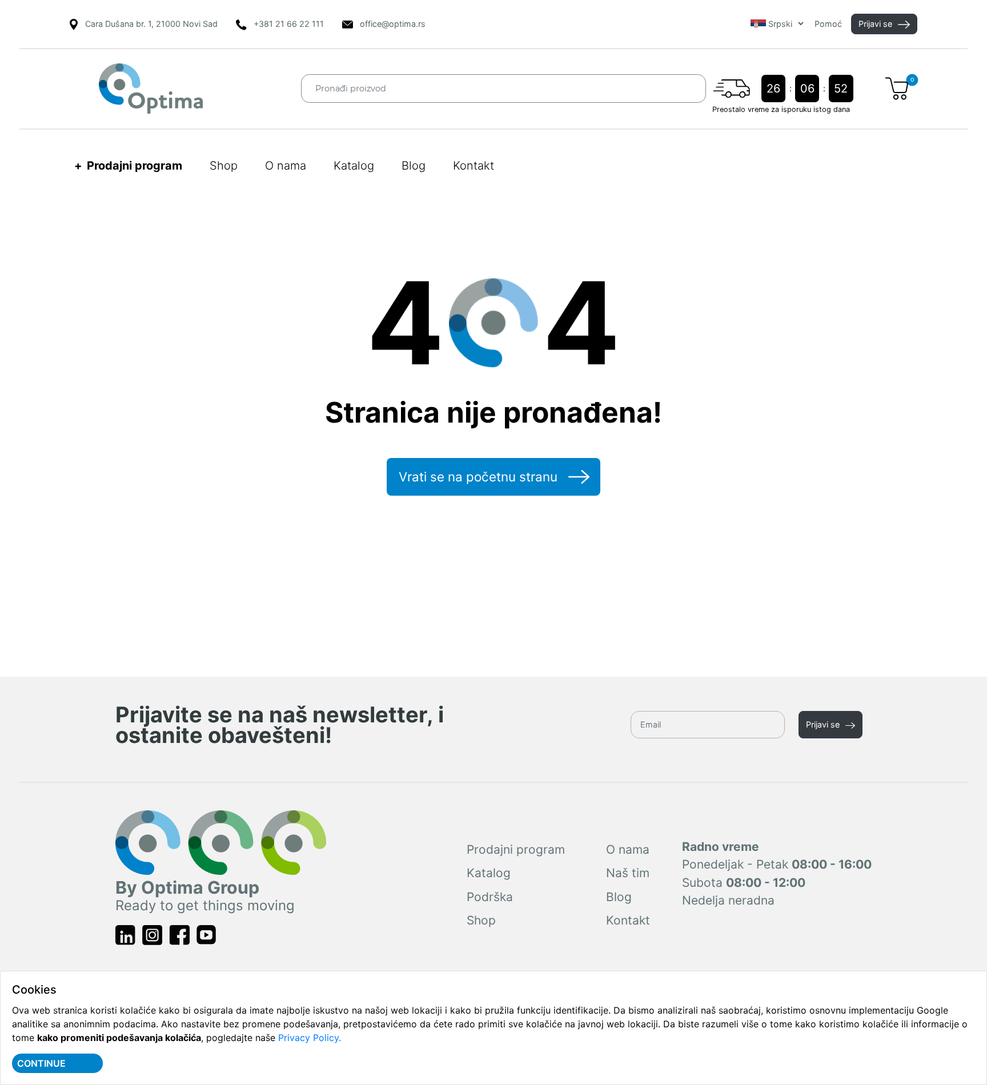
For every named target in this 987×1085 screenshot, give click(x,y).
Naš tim (627, 873)
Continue (41, 1063)
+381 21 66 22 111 (289, 24)
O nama (285, 165)
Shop (224, 165)
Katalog (354, 165)
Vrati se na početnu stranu (478, 476)
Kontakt (473, 165)
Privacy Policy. (309, 1037)
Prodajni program (516, 849)
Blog (414, 165)
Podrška (490, 897)
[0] (896, 88)
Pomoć (828, 24)
